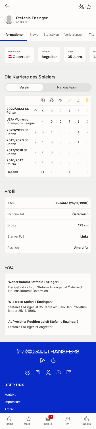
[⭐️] (89, 6)
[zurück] (7, 7)
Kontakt (10, 394)
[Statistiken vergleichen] (81, 6)
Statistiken (51, 34)
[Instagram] (37, 372)
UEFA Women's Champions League (20, 121)
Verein (24, 87)
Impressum (12, 402)
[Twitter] (48, 372)
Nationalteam (67, 87)
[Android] (43, 360)
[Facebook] (27, 372)
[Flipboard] (68, 372)
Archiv (9, 409)
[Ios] (53, 360)
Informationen (14, 34)
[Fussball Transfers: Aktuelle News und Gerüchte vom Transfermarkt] (48, 351)
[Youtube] (58, 372)
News (34, 34)
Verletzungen (73, 34)
